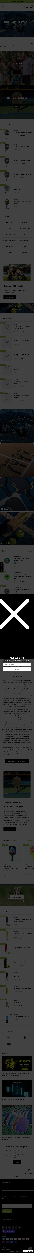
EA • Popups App (28, 1251)
